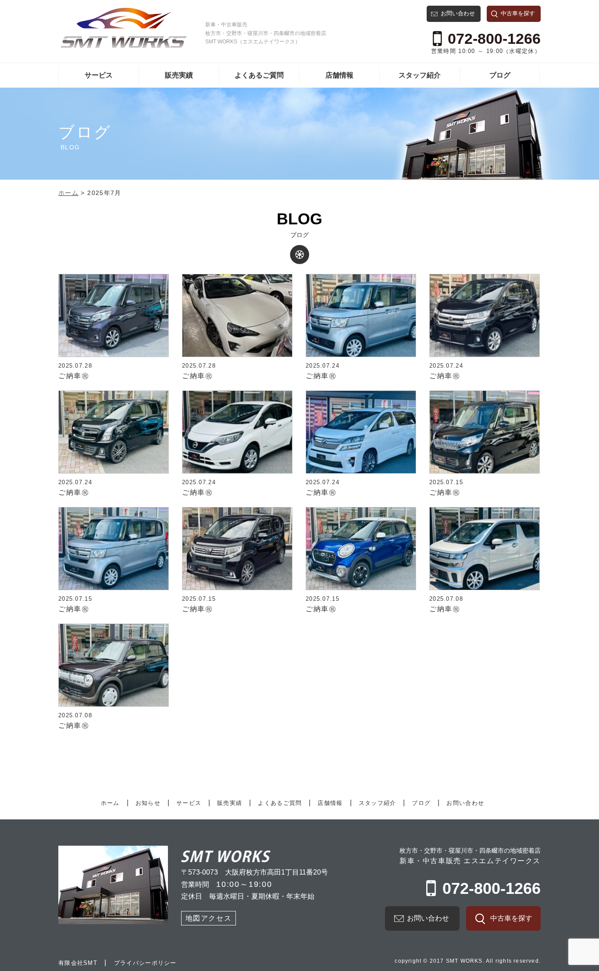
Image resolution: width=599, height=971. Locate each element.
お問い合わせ (458, 13)
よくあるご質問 (259, 75)
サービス (99, 75)
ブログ (499, 75)
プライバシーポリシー (145, 963)
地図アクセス (208, 918)
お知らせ (147, 803)
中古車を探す (518, 13)
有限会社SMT (77, 963)
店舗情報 (339, 75)
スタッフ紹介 (420, 75)
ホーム (110, 803)
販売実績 (179, 75)
